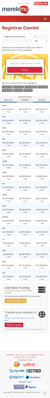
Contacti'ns (32, 357)
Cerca (25, 69)
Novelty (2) (18, 90)
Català (19, 3)
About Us (19, 355)
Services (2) (42, 87)
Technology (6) (30, 87)
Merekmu (10, 355)
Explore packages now (15, 300)
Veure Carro (40, 3)
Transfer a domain (14, 325)
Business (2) (18, 87)
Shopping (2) (7, 90)
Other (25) (28, 90)
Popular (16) (7, 87)
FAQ (23, 357)
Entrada (27, 3)
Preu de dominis (32, 355)
